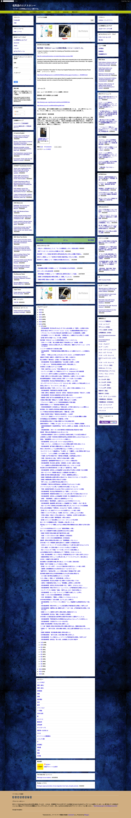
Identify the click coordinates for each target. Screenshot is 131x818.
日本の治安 (40, 713)
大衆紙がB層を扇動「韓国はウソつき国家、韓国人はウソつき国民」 (59, 400)
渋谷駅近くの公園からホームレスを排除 (51, 366)
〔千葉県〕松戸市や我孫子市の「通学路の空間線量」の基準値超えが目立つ (60, 456)
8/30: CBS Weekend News (21, 211)
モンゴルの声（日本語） (105, 382)
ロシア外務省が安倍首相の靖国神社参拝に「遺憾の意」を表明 (57, 411)
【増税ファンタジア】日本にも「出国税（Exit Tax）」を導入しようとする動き (62, 512)
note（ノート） (18, 31)
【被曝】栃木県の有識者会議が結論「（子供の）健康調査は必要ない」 (59, 475)
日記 (38, 750)
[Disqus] (65, 173)
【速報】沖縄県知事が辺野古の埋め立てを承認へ (54, 479)
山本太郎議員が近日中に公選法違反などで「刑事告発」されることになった (60, 552)
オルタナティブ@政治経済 (21, 123)
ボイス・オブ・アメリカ (105, 352)
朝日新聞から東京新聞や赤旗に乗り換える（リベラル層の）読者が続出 (59, 561)
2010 (40, 674)
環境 (38, 753)
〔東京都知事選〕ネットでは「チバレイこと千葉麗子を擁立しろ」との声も (60, 592)
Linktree (24, 12)
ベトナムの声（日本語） (105, 388)
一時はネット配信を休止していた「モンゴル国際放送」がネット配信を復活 (57, 248)
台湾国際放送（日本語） (105, 332)
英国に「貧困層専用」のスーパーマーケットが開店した (56, 439)
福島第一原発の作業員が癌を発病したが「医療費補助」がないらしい (59, 540)
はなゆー (48, 764)
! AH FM (16, 302)
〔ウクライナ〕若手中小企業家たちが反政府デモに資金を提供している (59, 373)
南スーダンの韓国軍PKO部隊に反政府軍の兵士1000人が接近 (57, 530)
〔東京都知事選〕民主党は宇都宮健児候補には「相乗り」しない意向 (59, 381)
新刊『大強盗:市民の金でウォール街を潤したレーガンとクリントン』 (108, 98)
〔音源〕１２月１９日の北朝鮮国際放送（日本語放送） (55, 594)
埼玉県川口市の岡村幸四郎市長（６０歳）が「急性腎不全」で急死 (58, 467)
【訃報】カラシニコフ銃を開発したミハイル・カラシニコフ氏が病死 (59, 520)
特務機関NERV (103, 54)
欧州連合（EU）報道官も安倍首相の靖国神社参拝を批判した (57, 409)
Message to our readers (44, 777)
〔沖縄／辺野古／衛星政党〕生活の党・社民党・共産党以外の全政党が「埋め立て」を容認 (65, 392)
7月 (41, 652)
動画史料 (39, 722)
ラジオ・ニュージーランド (106, 407)
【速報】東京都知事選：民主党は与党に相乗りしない (54, 623)
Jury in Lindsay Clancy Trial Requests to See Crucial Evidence (22, 256)
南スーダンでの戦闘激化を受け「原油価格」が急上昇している (57, 522)
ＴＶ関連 (39, 710)
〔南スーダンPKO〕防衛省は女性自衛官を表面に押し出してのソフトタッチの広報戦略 (64, 505)
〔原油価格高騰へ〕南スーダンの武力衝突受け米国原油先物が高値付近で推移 (62, 429)
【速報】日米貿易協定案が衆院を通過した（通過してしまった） (54, 276)
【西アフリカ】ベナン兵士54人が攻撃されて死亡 (50, 251)
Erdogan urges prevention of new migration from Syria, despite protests (57, 786)
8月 (41, 649)
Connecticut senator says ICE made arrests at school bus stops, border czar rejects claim (23, 229)
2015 (40, 319)
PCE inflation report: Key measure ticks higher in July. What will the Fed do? (22, 190)
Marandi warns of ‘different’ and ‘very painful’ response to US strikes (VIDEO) (108, 290)
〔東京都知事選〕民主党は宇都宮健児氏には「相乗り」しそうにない (59, 491)
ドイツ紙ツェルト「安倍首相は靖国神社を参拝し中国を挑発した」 (58, 364)
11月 (41, 642)
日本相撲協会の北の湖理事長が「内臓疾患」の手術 (54, 418)
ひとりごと (40, 719)
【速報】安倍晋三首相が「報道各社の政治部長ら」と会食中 (56, 414)
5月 (41, 656)
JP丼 (15, 23)
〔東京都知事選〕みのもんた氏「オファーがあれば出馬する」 (57, 441)
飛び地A (101, 40)
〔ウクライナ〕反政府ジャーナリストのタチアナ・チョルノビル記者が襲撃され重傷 (63, 416)
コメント (18, 114)
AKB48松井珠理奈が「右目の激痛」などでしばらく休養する (56, 599)
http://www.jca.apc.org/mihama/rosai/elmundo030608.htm (53, 102)
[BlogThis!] (56, 147)
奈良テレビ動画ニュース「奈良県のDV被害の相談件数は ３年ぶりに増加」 (57, 257)
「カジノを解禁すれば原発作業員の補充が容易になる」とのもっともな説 (60, 465)
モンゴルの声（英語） (105, 379)
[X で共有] (58, 147)
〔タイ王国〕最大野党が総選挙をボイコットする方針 (55, 576)
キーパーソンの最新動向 (44, 736)
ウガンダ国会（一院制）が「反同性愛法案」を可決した (55, 578)
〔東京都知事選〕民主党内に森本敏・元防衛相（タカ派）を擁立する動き (60, 463)
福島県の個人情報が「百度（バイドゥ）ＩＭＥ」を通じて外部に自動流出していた (62, 388)
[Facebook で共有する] (59, 147)
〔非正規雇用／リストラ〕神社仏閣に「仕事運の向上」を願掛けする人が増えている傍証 (64, 335)
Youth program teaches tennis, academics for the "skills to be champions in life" (22, 217)
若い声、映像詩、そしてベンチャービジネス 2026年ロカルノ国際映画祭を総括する (108, 227)
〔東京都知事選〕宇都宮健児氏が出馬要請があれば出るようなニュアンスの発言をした (64, 619)
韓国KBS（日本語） (104, 393)
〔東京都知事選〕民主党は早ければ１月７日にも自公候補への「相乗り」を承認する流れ (64, 328)
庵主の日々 (75, 12)
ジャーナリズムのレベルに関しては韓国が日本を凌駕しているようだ (59, 486)
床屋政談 (39, 691)
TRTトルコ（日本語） (105, 327)
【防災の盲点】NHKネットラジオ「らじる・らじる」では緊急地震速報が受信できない (64, 330)
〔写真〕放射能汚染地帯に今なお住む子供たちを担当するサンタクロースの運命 (62, 489)
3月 (41, 661)
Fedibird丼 (17, 20)
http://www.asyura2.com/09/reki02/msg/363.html (50, 105)
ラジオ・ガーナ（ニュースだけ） (108, 396)
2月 (41, 663)
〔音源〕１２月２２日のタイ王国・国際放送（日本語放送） (56, 535)
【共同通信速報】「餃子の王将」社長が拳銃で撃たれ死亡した (57, 634)
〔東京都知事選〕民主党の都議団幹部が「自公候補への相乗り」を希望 (59, 362)
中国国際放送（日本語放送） (106, 402)
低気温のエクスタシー (24, 5)
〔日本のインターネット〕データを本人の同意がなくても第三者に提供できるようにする (64, 545)
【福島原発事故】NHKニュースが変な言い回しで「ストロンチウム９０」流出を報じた (64, 557)
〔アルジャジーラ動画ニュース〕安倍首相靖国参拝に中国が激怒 (57, 402)
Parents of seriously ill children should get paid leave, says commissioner (107, 80)
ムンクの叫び (47, 149)
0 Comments (48, 146)
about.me (65, 12)
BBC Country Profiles (105, 280)
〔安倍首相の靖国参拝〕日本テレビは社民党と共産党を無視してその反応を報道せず (63, 434)
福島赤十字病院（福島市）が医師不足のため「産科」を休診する (57, 357)
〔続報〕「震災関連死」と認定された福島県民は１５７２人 (56, 498)
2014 (40, 321)
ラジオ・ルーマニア (104, 324)
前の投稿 (91, 240)
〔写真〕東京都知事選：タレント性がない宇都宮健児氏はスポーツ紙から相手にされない (64, 554)
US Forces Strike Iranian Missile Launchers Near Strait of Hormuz (23, 261)
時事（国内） (41, 685)
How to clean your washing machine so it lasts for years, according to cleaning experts (22, 248)
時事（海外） (41, 688)
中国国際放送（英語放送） (106, 399)
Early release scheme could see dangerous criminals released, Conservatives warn (108, 64)
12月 (41, 326)
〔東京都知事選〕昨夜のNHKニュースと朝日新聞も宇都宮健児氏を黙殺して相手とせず (64, 605)
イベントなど (41, 707)
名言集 (39, 756)
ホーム (16, 12)
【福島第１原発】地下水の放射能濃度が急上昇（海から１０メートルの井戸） (61, 397)
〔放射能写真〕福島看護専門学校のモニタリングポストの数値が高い (59, 460)
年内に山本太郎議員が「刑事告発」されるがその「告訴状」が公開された (60, 508)
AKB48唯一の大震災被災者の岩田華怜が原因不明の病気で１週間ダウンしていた (62, 616)
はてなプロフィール (19, 51)
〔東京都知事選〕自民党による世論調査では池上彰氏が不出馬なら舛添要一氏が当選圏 (64, 470)
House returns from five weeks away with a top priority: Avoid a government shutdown (23, 241)
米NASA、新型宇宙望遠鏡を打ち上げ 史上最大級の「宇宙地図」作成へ (108, 178)
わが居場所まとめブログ (37, 12)
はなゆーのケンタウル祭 (105, 28)
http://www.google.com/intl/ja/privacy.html (105, 806)
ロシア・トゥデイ (103, 347)
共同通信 (101, 48)
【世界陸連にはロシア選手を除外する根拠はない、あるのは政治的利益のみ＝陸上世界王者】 (108, 248)
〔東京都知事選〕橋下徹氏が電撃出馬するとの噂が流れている (57, 446)
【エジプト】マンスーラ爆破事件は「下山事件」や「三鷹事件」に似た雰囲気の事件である (65, 451)
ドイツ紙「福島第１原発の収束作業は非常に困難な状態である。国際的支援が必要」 (63, 626)
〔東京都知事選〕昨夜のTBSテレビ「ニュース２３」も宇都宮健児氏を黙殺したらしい (64, 587)
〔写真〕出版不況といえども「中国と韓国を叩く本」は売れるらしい (59, 369)
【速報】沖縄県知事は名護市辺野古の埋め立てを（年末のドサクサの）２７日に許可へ (64, 477)
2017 (40, 314)
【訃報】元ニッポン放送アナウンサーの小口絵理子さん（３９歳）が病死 (60, 510)
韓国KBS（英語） (104, 390)
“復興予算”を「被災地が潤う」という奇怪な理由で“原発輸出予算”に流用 (60, 571)
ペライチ (57, 12)
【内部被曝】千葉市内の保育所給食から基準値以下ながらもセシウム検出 (60, 484)
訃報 (38, 696)
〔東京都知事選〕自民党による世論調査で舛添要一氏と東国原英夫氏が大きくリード (63, 496)
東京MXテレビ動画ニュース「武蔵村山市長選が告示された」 (54, 259)
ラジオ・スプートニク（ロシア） (108, 349)
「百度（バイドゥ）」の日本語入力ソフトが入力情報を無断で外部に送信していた (62, 444)
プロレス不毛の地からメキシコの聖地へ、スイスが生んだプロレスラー (108, 211)
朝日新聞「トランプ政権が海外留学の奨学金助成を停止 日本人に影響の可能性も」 (59, 254)
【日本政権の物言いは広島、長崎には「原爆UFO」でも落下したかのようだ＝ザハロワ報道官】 (108, 263)
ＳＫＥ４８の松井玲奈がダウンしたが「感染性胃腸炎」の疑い (57, 528)
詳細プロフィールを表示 (51, 766)
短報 (38, 693)
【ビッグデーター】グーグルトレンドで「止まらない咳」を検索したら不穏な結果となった (65, 383)
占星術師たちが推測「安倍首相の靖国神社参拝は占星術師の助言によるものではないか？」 (65, 437)
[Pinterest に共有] (60, 147)
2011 (40, 671)
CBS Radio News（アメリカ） (107, 371)
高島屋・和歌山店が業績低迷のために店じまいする (54, 432)
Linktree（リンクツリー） (106, 20)
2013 (40, 324)
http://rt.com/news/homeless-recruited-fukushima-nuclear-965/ (55, 56)
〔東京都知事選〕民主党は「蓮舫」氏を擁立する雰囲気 (55, 614)
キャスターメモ (41, 727)
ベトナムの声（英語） (105, 385)
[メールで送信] (55, 147)
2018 (40, 312)
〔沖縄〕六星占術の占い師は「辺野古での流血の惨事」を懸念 (57, 458)
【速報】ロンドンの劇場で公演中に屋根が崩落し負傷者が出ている (58, 612)
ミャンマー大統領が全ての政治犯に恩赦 (51, 348)
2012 (40, 669)
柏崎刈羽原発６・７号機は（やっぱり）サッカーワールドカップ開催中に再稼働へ (62, 423)
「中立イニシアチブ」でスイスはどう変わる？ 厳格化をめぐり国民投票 (108, 217)
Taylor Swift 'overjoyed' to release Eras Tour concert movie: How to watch (21, 177)
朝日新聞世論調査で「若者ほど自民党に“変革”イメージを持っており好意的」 (61, 378)
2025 (40, 309)
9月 (41, 647)
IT (37, 741)
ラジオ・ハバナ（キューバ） (106, 355)
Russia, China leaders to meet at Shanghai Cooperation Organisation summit (23, 143)
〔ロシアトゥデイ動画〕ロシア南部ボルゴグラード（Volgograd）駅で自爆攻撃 (62, 371)
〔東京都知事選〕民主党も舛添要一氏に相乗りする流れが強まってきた (59, 580)
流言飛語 (39, 699)
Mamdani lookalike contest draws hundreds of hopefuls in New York (22, 149)
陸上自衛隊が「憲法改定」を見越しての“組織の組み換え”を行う (57, 359)
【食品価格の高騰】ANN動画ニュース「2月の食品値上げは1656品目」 (56, 268)
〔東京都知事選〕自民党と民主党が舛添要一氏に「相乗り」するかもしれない (61, 585)
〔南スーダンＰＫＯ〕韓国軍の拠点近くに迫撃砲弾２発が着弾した (59, 472)
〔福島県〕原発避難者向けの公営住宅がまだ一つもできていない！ (58, 568)
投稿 (17, 111)
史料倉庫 (39, 724)
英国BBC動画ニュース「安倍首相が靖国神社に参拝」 (55, 404)
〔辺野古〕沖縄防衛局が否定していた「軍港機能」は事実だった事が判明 (60, 583)
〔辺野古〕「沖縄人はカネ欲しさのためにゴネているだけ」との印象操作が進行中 (62, 354)
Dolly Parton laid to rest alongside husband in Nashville (105, 69)
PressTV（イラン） (104, 376)
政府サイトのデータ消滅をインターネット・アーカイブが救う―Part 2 (108, 148)
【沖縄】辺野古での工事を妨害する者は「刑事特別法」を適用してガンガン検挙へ (62, 376)
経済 (38, 705)
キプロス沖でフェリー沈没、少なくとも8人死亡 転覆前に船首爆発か (108, 194)
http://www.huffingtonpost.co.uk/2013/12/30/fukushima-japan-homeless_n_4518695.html (62, 75)
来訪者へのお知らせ (42, 730)
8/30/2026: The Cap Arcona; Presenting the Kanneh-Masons (21, 207)
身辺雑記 (39, 744)
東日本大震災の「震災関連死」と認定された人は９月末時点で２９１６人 (60, 501)
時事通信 (101, 51)
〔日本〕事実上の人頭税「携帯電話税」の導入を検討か (55, 517)
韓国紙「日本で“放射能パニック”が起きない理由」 (54, 564)
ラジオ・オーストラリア (105, 405)
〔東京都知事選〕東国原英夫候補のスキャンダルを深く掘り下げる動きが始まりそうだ (64, 493)
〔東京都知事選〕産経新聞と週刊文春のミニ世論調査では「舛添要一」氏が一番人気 (63, 503)
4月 (41, 659)
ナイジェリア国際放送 (105, 321)
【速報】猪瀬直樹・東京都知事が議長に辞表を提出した (55, 632)
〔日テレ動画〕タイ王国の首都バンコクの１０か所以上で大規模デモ (59, 547)
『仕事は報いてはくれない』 (106, 167)
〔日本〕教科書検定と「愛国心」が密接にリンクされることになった (59, 597)
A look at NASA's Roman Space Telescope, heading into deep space (23, 223)
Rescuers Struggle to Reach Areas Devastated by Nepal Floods (22, 267)
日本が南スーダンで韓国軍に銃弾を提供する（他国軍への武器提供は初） (60, 542)
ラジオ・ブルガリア (104, 344)
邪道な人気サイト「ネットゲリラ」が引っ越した (53, 385)
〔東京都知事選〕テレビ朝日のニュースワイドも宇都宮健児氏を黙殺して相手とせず (63, 637)
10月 (41, 644)
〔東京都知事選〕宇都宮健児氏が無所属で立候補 (53, 390)
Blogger (86, 814)
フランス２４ (102, 410)
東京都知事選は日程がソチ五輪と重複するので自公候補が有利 (57, 421)
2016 (40, 317)
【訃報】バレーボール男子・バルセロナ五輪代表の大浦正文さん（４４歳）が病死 (62, 566)
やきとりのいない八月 (105, 37)
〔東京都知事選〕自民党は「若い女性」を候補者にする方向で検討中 (59, 639)
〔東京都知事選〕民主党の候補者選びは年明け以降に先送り (56, 395)
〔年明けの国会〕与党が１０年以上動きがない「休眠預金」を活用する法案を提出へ (63, 515)
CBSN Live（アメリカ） (105, 368)
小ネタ (39, 733)
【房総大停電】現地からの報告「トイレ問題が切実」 (51, 279)
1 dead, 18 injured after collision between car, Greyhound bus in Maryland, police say (23, 196)
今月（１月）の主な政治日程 (45, 271)
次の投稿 (40, 240)
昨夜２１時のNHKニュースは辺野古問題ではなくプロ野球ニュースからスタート (62, 448)
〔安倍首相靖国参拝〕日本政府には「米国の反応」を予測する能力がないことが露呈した (64, 407)
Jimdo (49, 12)
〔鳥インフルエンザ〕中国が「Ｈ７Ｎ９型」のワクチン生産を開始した (59, 549)
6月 (41, 654)
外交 (38, 702)
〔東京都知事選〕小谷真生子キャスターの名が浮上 (54, 621)
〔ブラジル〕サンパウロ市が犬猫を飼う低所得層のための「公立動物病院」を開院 (62, 333)
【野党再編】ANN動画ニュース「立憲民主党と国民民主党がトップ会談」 (57, 274)
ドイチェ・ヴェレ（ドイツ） (106, 373)
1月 (41, 666)
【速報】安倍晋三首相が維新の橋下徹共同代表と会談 (55, 533)
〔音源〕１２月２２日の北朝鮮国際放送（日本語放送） (55, 538)
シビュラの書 (41, 739)
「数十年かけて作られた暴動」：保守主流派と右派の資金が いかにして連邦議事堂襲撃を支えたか (108, 121)
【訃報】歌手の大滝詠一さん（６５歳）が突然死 (54, 337)
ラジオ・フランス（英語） (106, 365)
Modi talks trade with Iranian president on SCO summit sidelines (107, 301)
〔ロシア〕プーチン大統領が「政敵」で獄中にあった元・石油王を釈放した (61, 590)
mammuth (71, 814)
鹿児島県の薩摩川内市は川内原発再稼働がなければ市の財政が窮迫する (59, 573)
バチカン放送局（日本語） (106, 329)
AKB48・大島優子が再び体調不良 (49, 559)
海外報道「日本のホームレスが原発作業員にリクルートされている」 (59, 340)
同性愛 (39, 747)
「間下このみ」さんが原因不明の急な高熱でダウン (54, 482)
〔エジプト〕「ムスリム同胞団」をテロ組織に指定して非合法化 (57, 453)
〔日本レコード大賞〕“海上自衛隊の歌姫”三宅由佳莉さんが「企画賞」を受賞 (61, 342)
